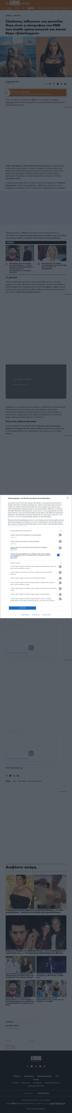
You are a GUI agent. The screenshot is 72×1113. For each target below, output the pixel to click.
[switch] (59, 535)
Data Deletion (25, 614)
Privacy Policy (47, 614)
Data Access (36, 614)
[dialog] (36, 556)
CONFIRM (22, 608)
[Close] (68, 498)
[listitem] (36, 531)
